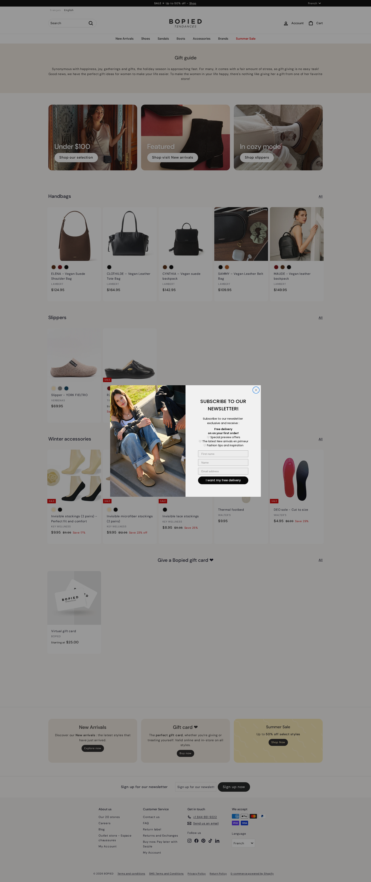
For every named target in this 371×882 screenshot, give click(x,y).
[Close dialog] (256, 390)
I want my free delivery (223, 480)
